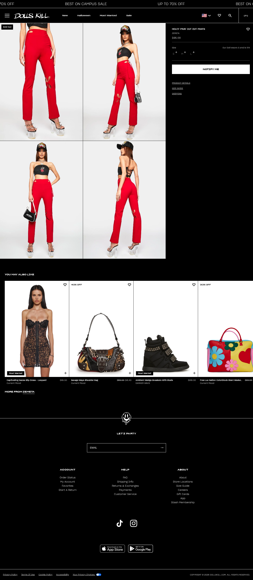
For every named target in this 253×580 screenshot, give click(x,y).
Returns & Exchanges (125, 486)
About (183, 477)
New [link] (65, 15)
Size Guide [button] (177, 88)
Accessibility (62, 575)
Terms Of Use (28, 575)
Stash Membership (182, 502)
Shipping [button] (177, 94)
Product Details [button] (181, 83)
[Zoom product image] (41, 82)
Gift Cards (183, 494)
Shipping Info (125, 482)
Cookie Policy (45, 575)
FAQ (125, 477)
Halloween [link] (83, 15)
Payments (125, 490)
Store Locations (183, 482)
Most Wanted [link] (108, 15)
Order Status (68, 477)
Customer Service (125, 494)
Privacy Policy (10, 575)
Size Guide (182, 486)
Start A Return (67, 490)
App (182, 498)
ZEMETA (175, 33)
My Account (67, 482)
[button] (84, 4)
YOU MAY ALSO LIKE (19, 274)
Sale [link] (129, 15)
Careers (183, 490)
